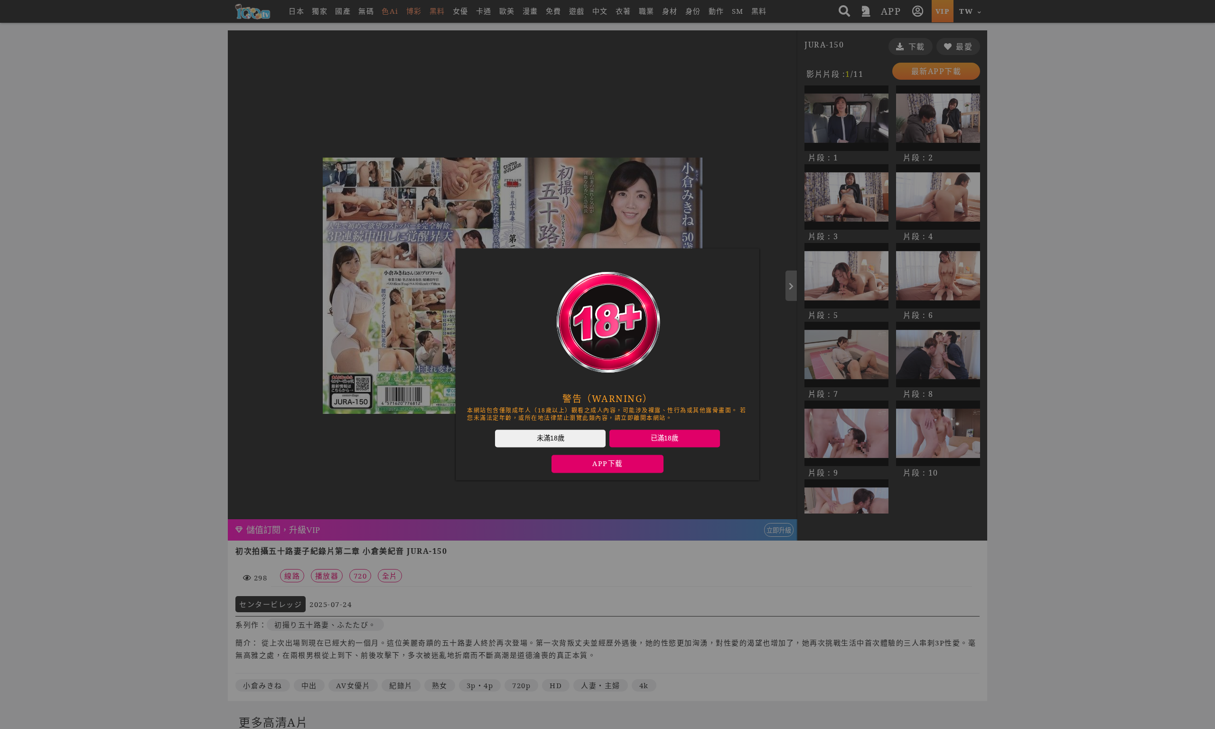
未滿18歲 (550, 438)
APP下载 (607, 463)
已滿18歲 (664, 438)
